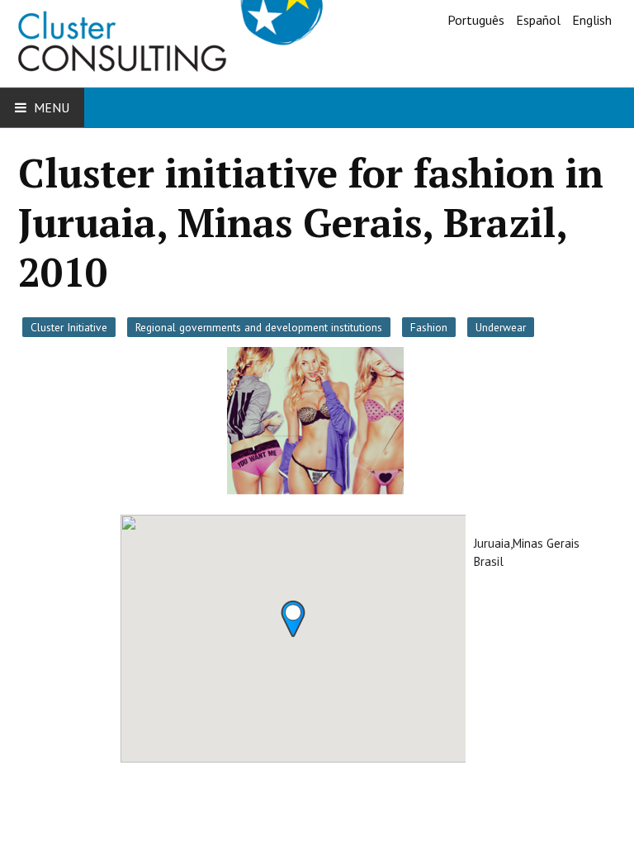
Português (477, 20)
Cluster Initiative (69, 327)
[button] (293, 618)
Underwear (501, 327)
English (592, 20)
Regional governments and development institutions (258, 327)
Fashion (428, 327)
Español (540, 20)
